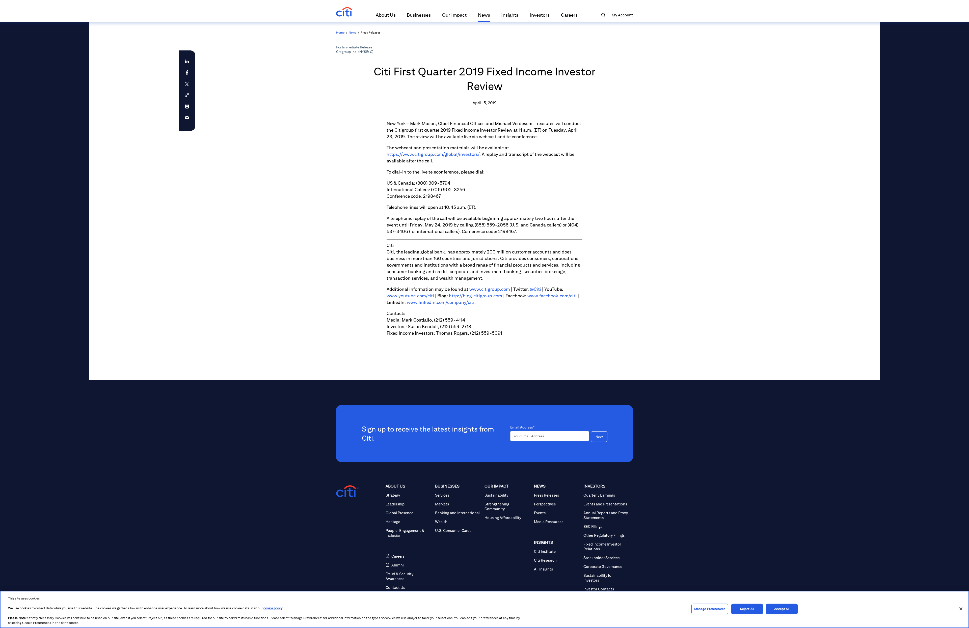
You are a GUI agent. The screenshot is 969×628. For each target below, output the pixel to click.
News (352, 32)
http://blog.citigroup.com (475, 295)
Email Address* (522, 427)
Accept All (781, 609)
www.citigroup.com (489, 289)
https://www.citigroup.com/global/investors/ (433, 154)
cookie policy (272, 608)
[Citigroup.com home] (347, 491)
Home (340, 32)
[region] (484, 609)
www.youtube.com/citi (410, 295)
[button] (386, 17)
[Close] (960, 608)
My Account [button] (622, 15)
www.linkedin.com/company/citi (440, 302)
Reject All (747, 609)
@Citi (535, 289)
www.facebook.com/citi (552, 295)
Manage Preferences (709, 609)
